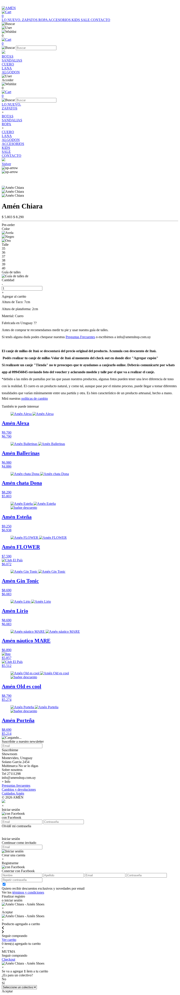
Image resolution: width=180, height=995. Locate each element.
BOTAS (7, 56)
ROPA (43, 20)
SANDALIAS (12, 60)
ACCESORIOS (60, 20)
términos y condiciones (28, 892)
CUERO (8, 64)
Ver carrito (9, 940)
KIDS (76, 20)
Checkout (8, 959)
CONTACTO (100, 20)
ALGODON (11, 72)
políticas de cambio (34, 398)
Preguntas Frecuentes (80, 337)
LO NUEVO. (12, 20)
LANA (7, 68)
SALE (86, 20)
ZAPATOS (30, 20)
